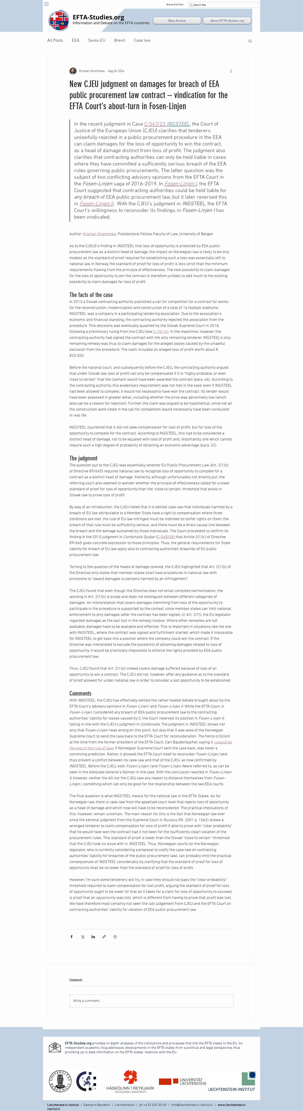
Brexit (119, 40)
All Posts (55, 40)
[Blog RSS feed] (46, 4)
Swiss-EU (96, 40)
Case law (142, 40)
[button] (250, 41)
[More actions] (231, 71)
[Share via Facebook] (71, 937)
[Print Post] (115, 937)
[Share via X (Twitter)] (82, 937)
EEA (75, 40)
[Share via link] (104, 937)
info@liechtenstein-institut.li (192, 1105)
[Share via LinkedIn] (93, 937)
